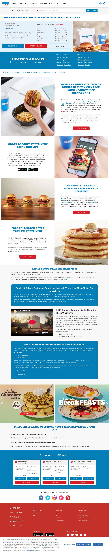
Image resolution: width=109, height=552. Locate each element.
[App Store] (49, 534)
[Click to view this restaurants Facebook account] (41, 497)
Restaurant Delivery (38, 510)
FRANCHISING (17, 521)
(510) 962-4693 (49, 475)
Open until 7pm (78, 463)
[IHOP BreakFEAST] (82, 403)
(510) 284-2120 (76, 475)
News (57, 513)
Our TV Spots (59, 517)
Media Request (82, 510)
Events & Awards (60, 520)
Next (107, 404)
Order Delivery (36, 46)
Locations (16, 72)
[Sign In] (100, 3)
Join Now (27, 257)
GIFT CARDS (53, 3)
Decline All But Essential (83, 544)
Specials (93, 202)
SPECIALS (43, 3)
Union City (37, 72)
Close (97, 544)
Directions (12, 46)
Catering (33, 479)
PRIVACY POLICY (31, 550)
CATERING (64, 3)
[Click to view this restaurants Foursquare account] (61, 497)
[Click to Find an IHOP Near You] (37, 11)
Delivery (62, 72)
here (65, 279)
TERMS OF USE (15, 542)
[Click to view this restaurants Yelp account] (68, 497)
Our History (59, 510)
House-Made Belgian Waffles (88, 102)
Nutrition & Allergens (83, 520)
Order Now (81, 212)
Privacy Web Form (83, 515)
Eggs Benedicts (66, 104)
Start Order (81, 128)
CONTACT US (16, 525)
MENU (14, 3)
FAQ (57, 515)
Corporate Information (84, 508)
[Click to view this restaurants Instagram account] (54, 497)
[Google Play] (38, 534)
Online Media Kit (82, 513)
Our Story (58, 508)
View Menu (60, 46)
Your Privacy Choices (69, 544)
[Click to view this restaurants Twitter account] (47, 497)
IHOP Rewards (36, 513)
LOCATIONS (33, 3)
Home (7, 72)
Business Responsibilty (84, 517)
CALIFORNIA (26, 72)
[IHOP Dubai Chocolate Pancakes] (27, 403)
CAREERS (14, 517)
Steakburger (65, 202)
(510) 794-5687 (21, 475)
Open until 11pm (22, 463)
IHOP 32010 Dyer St (50, 72)
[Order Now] (104, 3)
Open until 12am (51, 463)
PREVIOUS (2, 404)
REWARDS (23, 3)
